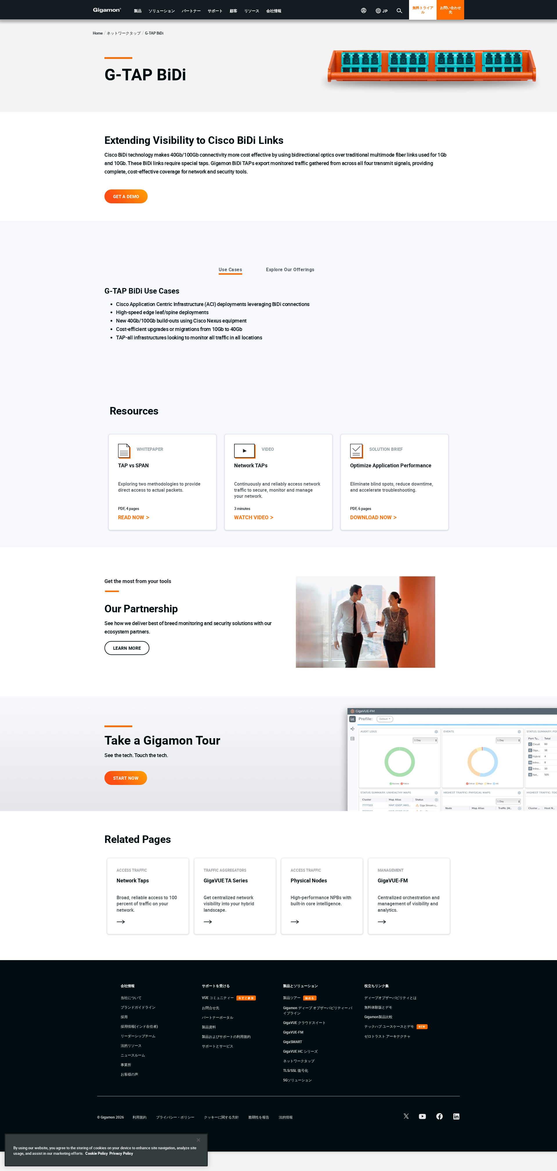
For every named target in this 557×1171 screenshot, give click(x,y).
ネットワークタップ (124, 33)
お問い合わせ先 (450, 9)
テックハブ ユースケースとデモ (389, 1026)
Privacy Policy (121, 1153)
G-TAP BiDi (154, 33)
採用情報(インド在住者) (139, 1026)
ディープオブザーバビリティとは (390, 997)
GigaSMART (292, 1041)
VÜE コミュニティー (218, 997)
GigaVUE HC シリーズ (300, 1051)
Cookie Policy (96, 1153)
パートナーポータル (217, 1017)
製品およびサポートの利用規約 (226, 1036)
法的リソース (131, 1045)
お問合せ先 (210, 1007)
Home (98, 33)
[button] (138, 11)
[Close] (198, 1140)
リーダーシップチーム (138, 1036)
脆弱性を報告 (259, 1117)
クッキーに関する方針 (222, 1117)
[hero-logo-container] (111, 10)
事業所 (126, 1064)
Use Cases (230, 269)
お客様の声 (129, 1074)
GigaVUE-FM (293, 1032)
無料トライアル (423, 9)
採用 (124, 1016)
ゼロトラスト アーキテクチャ (387, 1036)
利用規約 (140, 1117)
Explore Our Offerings (290, 269)
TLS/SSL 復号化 (295, 1070)
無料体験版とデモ (378, 1007)
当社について (131, 997)
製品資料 (209, 1027)
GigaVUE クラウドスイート (304, 1022)
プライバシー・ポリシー (175, 1117)
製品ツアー (292, 997)
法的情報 (286, 1117)
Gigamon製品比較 (378, 1016)
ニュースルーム (133, 1055)
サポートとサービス (217, 1046)
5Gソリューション (297, 1080)
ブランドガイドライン (138, 1007)
